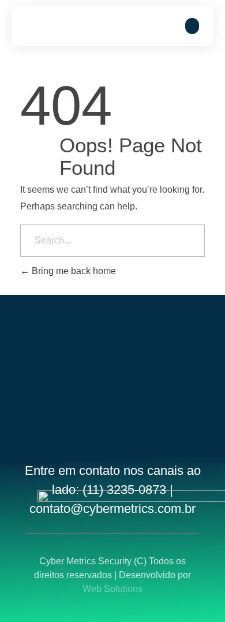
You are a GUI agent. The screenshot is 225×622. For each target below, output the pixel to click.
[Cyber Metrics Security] (60, 26)
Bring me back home (72, 271)
